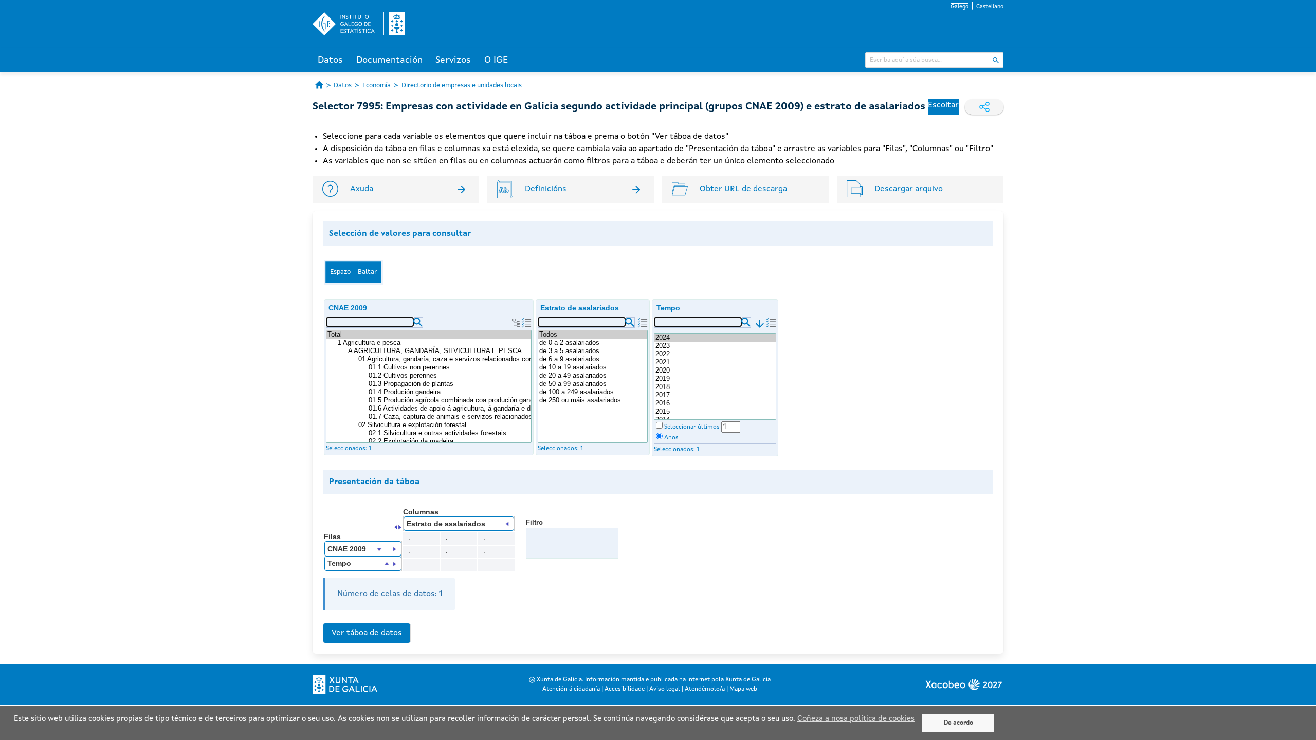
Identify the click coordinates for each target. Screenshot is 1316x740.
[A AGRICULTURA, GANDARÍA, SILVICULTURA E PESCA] (439, 351)
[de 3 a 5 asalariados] (592, 351)
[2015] (715, 412)
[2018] (715, 387)
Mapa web (743, 689)
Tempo (668, 308)
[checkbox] (659, 425)
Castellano (989, 7)
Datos (330, 60)
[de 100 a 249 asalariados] (592, 392)
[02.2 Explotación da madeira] (449, 441)
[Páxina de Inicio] (319, 85)
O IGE (496, 60)
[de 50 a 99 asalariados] (592, 384)
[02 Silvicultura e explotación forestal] (444, 425)
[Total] (428, 334)
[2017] (715, 395)
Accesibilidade (625, 689)
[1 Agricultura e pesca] (434, 343)
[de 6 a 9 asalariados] (592, 359)
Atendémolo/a (705, 689)
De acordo (958, 723)
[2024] (715, 338)
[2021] (715, 362)
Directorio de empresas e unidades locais (461, 85)
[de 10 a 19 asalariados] (592, 367)
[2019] (715, 379)
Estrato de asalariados (579, 308)
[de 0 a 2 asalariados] (592, 343)
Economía (376, 85)
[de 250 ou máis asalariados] (592, 400)
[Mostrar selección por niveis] (516, 323)
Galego (959, 7)
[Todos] (592, 334)
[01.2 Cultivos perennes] (449, 376)
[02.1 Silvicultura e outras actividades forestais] (449, 433)
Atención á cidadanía (571, 689)
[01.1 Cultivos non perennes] (449, 367)
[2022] (715, 354)
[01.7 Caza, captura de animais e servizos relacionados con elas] (449, 417)
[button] (418, 322)
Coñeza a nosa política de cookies (856, 719)
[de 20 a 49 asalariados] (592, 376)
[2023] (715, 346)
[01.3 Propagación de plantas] (449, 384)
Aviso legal (664, 689)
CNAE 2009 (347, 308)
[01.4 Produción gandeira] (449, 392)
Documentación (389, 60)
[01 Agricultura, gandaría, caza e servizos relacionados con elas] (444, 359)
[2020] (715, 370)
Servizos (453, 60)
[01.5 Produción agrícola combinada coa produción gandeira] (449, 400)
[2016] (715, 403)
